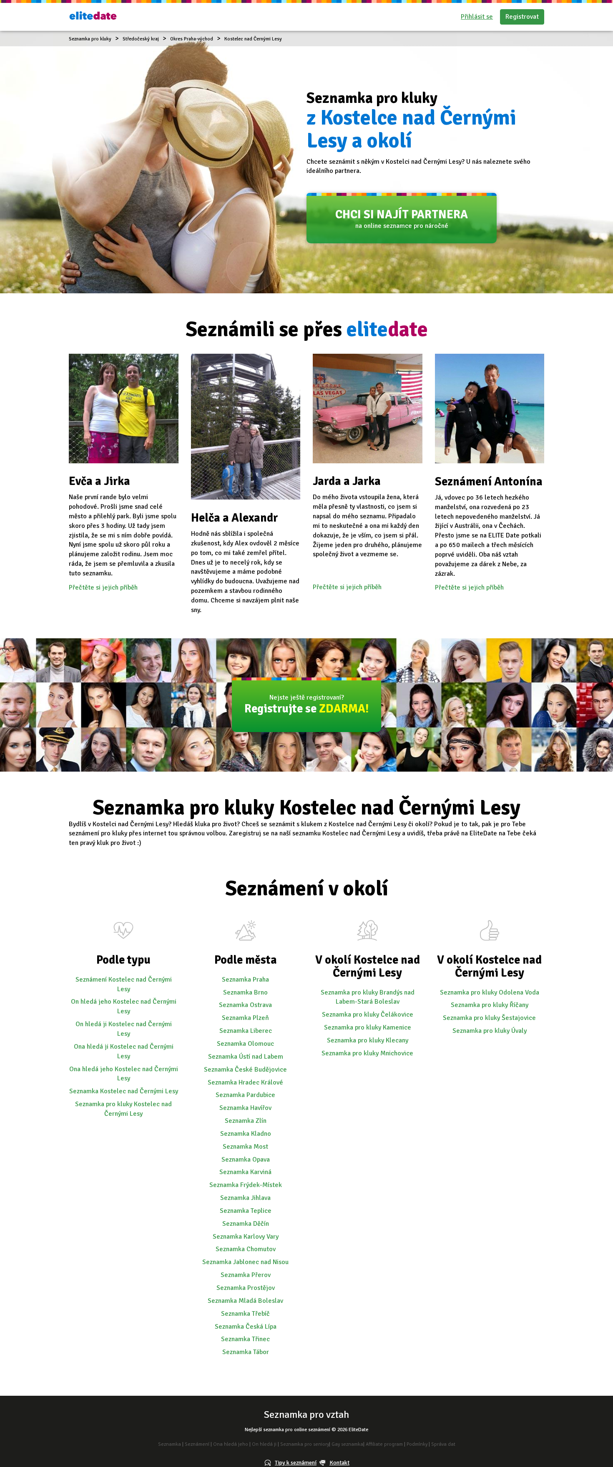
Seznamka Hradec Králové (245, 1082)
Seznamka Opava (245, 1159)
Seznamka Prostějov (245, 1288)
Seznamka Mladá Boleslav (245, 1301)
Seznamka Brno (245, 992)
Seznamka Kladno (245, 1134)
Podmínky (417, 1444)
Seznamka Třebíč (245, 1314)
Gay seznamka (347, 1444)
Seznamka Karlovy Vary (246, 1236)
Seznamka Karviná (245, 1172)
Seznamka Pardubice (245, 1095)
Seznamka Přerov (246, 1275)
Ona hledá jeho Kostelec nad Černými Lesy (123, 1074)
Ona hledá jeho (230, 1444)
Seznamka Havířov (245, 1108)
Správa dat (443, 1444)
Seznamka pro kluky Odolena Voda (489, 992)
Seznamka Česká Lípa (245, 1326)
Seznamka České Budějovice (245, 1069)
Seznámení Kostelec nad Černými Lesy (123, 984)
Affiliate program (384, 1444)
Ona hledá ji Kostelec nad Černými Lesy (123, 1051)
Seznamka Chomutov (246, 1249)
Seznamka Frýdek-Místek (245, 1185)
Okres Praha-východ (191, 39)
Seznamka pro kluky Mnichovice (367, 1053)
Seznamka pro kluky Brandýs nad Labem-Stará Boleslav (368, 997)
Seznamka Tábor (245, 1352)
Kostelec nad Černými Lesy (253, 39)
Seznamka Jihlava (245, 1198)
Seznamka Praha (245, 979)
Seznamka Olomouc (245, 1044)
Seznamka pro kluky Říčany (489, 1005)
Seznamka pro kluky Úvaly (489, 1031)
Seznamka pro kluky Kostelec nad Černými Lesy (123, 1109)
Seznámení (197, 1444)
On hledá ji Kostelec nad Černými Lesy (123, 1029)
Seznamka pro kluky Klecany (367, 1040)
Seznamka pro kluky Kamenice (367, 1027)
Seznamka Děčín (245, 1224)
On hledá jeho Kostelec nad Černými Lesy (123, 1006)
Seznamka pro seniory (304, 1444)
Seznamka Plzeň (245, 1018)
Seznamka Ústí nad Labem (245, 1056)
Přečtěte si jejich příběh (103, 587)
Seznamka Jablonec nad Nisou (245, 1262)
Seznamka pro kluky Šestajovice (489, 1018)
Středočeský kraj (141, 39)
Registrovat (522, 16)
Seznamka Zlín (245, 1121)
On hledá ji (264, 1444)
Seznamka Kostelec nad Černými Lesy (123, 1091)
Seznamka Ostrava (245, 1005)
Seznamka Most (245, 1146)
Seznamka (169, 1444)
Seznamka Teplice (245, 1211)
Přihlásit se (477, 16)
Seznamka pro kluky (90, 39)
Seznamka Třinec (245, 1339)
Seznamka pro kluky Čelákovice (367, 1014)
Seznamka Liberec (245, 1031)
